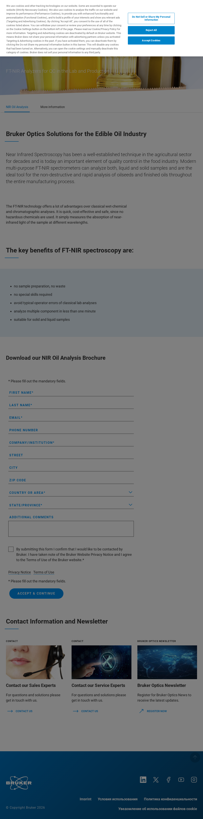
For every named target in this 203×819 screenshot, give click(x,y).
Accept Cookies (151, 40)
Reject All (151, 30)
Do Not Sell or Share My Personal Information (151, 18)
